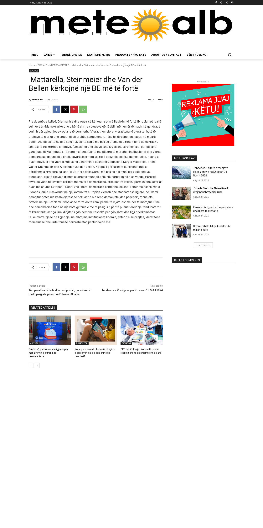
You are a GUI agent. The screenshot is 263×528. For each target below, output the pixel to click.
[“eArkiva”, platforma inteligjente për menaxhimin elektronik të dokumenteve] (50, 330)
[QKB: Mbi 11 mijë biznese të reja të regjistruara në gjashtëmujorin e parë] (142, 330)
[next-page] (37, 365)
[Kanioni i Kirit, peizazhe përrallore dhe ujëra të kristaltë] (181, 212)
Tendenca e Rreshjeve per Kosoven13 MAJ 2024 (132, 290)
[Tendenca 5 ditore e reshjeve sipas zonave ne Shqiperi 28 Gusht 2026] (181, 172)
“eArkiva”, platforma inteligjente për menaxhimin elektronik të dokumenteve (48, 353)
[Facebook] (216, 3)
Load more (202, 245)
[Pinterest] (74, 109)
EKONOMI (126, 343)
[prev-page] (31, 365)
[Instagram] (221, 3)
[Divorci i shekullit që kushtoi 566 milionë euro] (181, 231)
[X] (226, 3)
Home (32, 65)
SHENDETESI (81, 343)
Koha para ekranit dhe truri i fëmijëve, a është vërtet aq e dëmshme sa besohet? (95, 353)
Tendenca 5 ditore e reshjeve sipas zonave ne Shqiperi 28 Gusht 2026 (210, 171)
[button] (229, 54)
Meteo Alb (37, 99)
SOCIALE (42, 65)
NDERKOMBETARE (59, 65)
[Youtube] (232, 3)
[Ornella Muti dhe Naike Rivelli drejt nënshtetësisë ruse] (181, 193)
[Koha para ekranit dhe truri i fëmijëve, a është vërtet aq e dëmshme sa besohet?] (96, 330)
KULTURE (34, 343)
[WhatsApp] (83, 109)
